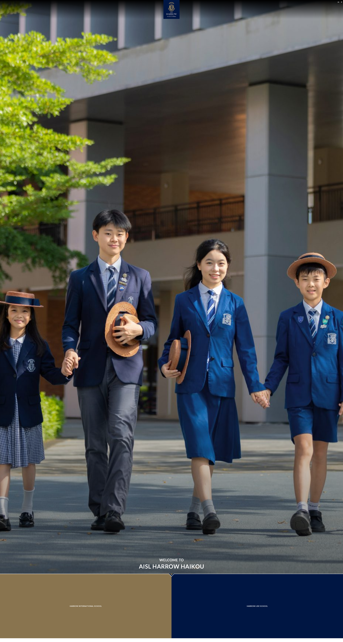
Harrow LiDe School (257, 606)
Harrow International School (86, 606)
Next (171, 575)
